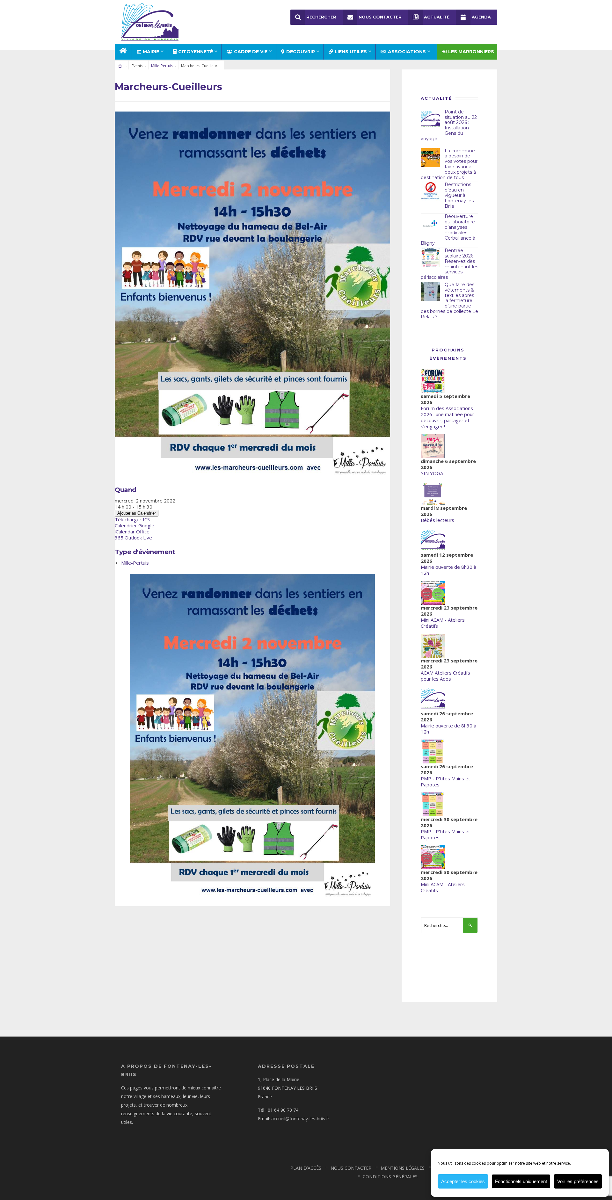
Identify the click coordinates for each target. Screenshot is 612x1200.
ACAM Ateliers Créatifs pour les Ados (445, 675)
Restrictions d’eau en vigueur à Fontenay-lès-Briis (460, 195)
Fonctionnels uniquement (521, 1181)
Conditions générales (390, 1177)
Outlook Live (138, 537)
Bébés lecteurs (437, 520)
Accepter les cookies (463, 1181)
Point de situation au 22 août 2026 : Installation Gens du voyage (449, 125)
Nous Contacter (380, 17)
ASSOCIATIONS (407, 51)
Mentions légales (403, 1168)
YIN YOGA (432, 473)
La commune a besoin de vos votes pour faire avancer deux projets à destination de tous (449, 164)
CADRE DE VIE (250, 51)
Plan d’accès (305, 1168)
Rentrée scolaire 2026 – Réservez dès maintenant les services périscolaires (449, 264)
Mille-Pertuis (162, 66)
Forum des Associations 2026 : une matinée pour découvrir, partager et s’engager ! (447, 417)
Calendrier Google (134, 525)
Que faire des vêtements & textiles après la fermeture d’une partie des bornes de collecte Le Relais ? (449, 301)
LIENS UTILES (351, 51)
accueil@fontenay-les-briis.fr (300, 1119)
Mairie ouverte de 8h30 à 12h (448, 570)
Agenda (481, 17)
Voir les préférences (578, 1181)
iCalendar (125, 531)
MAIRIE (151, 51)
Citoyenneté (195, 51)
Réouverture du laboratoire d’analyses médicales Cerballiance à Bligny (448, 229)
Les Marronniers (471, 51)
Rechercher (321, 17)
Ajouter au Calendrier (136, 513)
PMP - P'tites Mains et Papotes (445, 781)
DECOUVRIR (300, 51)
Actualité (436, 17)
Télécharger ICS (132, 519)
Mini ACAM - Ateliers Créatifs (443, 623)
